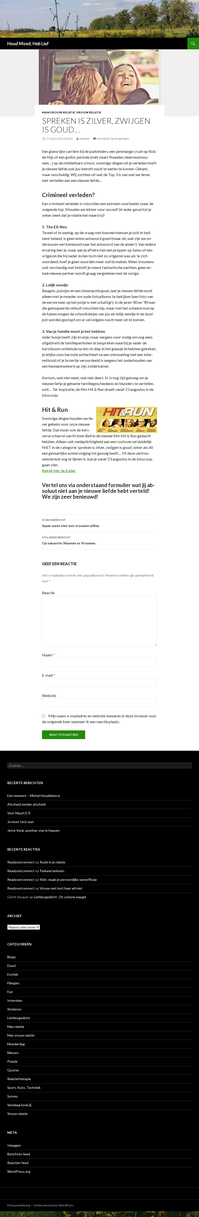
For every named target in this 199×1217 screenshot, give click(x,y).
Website (49, 695)
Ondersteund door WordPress (53, 1205)
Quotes (13, 1070)
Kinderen (14, 1009)
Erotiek (12, 974)
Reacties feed (17, 1163)
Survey (12, 1096)
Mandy (84, 139)
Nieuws (13, 1053)
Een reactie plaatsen (113, 139)
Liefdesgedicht (18, 1018)
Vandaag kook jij (19, 1105)
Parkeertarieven (52, 871)
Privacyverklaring (18, 1205)
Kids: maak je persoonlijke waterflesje (68, 879)
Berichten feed (18, 1154)
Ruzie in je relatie (52, 862)
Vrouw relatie (88, 112)
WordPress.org (18, 1171)
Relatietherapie (19, 1079)
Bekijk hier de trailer (59, 470)
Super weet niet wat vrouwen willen (70, 523)
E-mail (48, 675)
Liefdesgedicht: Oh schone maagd (60, 897)
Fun (10, 992)
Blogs (11, 957)
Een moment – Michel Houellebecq (33, 796)
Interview (14, 1000)
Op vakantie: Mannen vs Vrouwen (68, 540)
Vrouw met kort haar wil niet (61, 888)
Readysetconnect (20, 862)
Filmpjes (13, 983)
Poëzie (12, 1061)
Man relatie (15, 1026)
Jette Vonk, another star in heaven (33, 830)
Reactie (48, 592)
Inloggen (14, 1145)
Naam (48, 655)
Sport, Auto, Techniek (24, 1087)
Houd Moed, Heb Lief (28, 43)
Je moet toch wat (20, 822)
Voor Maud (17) (18, 813)
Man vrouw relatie (58, 112)
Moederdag (16, 1044)
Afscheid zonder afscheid (26, 804)
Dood (11, 966)
